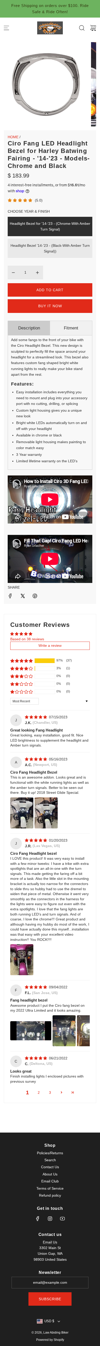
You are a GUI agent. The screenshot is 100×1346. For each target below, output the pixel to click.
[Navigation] (6, 27)
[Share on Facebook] (10, 596)
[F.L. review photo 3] (88, 1030)
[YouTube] (62, 1218)
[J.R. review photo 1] (21, 959)
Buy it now (50, 306)
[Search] (81, 28)
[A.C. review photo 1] (21, 812)
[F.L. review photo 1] (30, 1030)
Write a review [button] (50, 645)
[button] (21, 660)
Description (29, 328)
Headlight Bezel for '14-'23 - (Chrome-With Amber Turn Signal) (50, 226)
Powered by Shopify (50, 1340)
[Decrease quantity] (13, 272)
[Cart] (93, 28)
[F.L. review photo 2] (64, 1030)
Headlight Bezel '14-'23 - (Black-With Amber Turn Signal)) (50, 248)
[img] (36, 717)
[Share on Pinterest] (35, 596)
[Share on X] (22, 596)
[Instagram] (50, 1218)
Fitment (71, 328)
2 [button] (39, 1092)
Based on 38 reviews (27, 639)
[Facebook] (37, 1218)
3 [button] (50, 1092)
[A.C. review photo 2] (46, 812)
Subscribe (50, 1299)
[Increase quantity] (37, 272)
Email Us (50, 1242)
